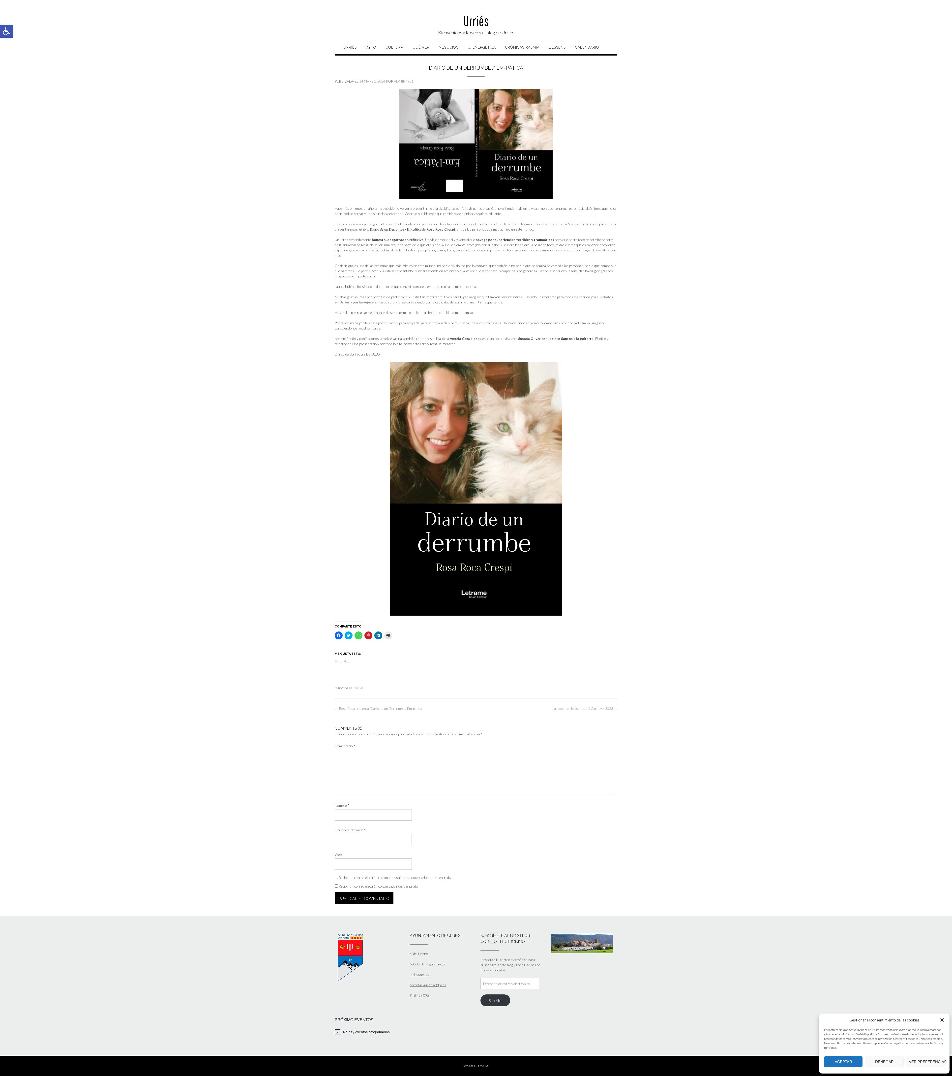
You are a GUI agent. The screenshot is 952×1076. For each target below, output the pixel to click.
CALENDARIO (587, 47)
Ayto (371, 47)
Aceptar (843, 1062)
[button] (6, 31)
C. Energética (482, 47)
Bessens (557, 47)
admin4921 (404, 81)
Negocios (448, 47)
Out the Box (481, 1066)
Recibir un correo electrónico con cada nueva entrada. (378, 886)
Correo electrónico (350, 830)
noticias (358, 688)
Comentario (345, 746)
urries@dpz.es (419, 974)
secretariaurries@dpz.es (428, 985)
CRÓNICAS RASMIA (522, 47)
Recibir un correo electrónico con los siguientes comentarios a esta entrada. (395, 877)
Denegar (884, 1062)
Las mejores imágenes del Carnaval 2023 (584, 708)
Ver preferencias (927, 1062)
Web (338, 854)
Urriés (476, 21)
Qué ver (421, 47)
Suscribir (495, 1000)
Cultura (394, 47)
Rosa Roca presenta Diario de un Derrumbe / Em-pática (378, 708)
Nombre (342, 805)
